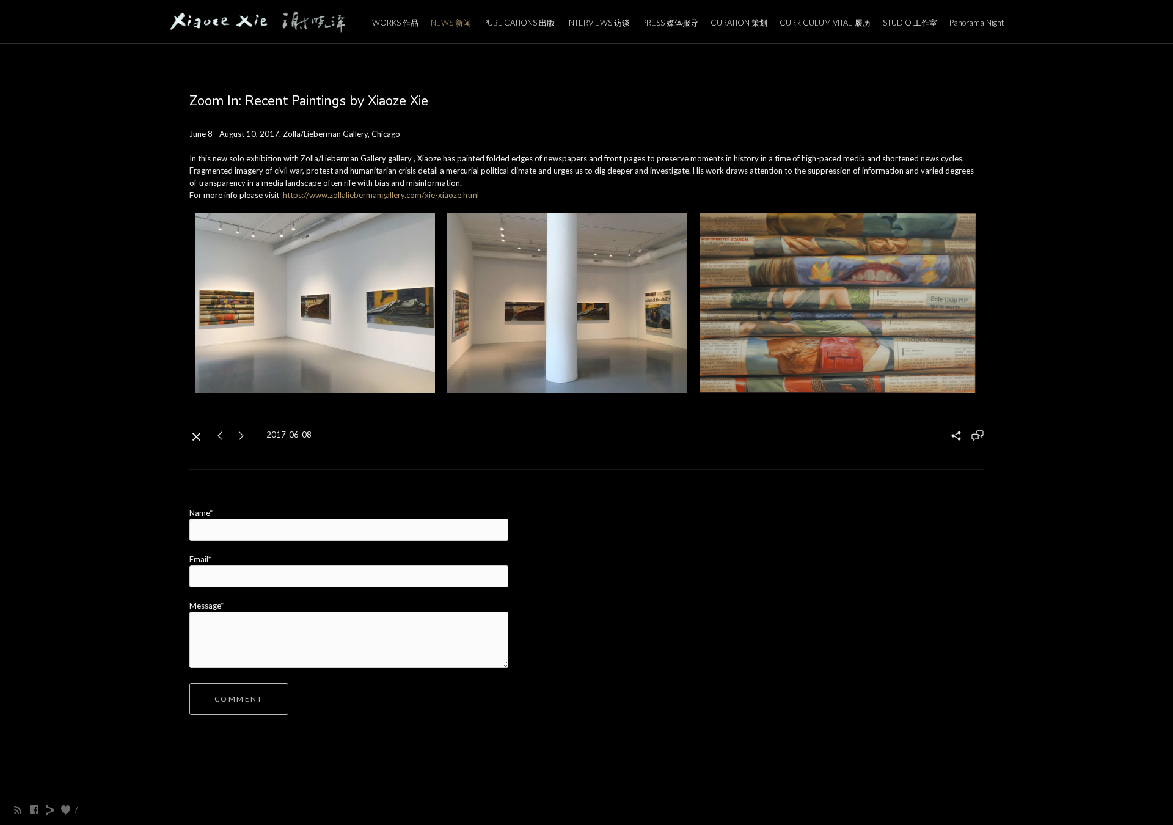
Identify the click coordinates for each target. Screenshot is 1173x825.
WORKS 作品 (395, 23)
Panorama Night (976, 23)
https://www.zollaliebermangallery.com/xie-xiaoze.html (381, 195)
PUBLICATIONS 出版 (519, 23)
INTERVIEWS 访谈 (598, 23)
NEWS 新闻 (451, 23)
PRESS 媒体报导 (670, 23)
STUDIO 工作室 (910, 23)
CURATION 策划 (739, 23)
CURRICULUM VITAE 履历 (825, 23)
